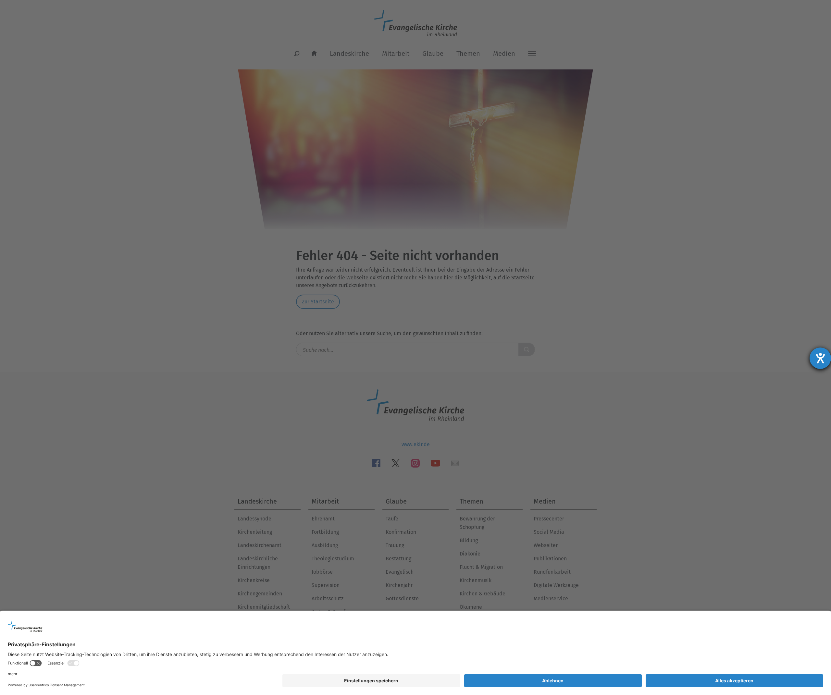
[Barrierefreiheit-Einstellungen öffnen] (820, 358)
